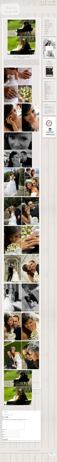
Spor (45, 97)
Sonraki (35, 391)
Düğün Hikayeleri (23, 382)
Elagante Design (47, 88)
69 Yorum (14, 382)
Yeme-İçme (46, 99)
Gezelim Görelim (47, 91)
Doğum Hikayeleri (48, 23)
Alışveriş (45, 83)
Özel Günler (47, 27)
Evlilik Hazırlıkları (30, 382)
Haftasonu (46, 92)
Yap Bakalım (46, 98)
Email (3, 434)
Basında (46, 31)
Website (3, 436)
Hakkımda (46, 22)
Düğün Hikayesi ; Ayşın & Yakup (21, 57)
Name (3, 431)
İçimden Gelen (37, 382)
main (45, 95)
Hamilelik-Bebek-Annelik (48, 93)
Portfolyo (46, 29)
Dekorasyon (46, 85)
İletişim (45, 33)
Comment (4, 429)
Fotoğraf (45, 90)
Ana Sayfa (46, 20)
